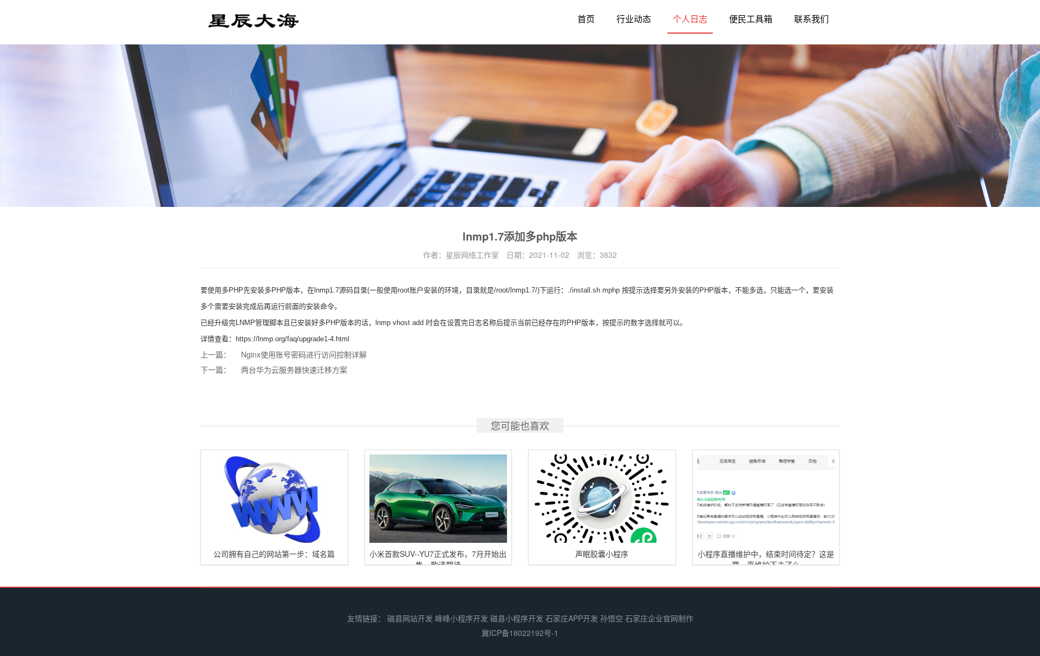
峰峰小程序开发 (461, 618)
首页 (586, 18)
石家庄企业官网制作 (659, 618)
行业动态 (633, 18)
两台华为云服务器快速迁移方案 (294, 369)
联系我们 (811, 18)
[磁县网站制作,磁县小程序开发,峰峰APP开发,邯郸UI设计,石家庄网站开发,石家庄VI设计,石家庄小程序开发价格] (253, 25)
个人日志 (690, 18)
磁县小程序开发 (516, 618)
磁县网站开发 (410, 618)
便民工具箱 (750, 18)
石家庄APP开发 (571, 618)
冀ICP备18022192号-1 (520, 632)
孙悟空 (611, 618)
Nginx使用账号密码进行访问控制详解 (304, 354)
